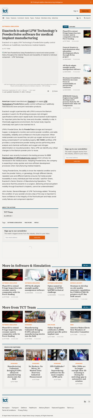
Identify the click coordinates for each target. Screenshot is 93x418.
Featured (72, 26)
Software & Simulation (10, 26)
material (19, 158)
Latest (66, 26)
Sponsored (28, 325)
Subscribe (37, 237)
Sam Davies (67, 59)
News (72, 325)
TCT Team (7, 48)
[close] (90, 2)
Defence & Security (76, 283)
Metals (36, 222)
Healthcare (28, 222)
